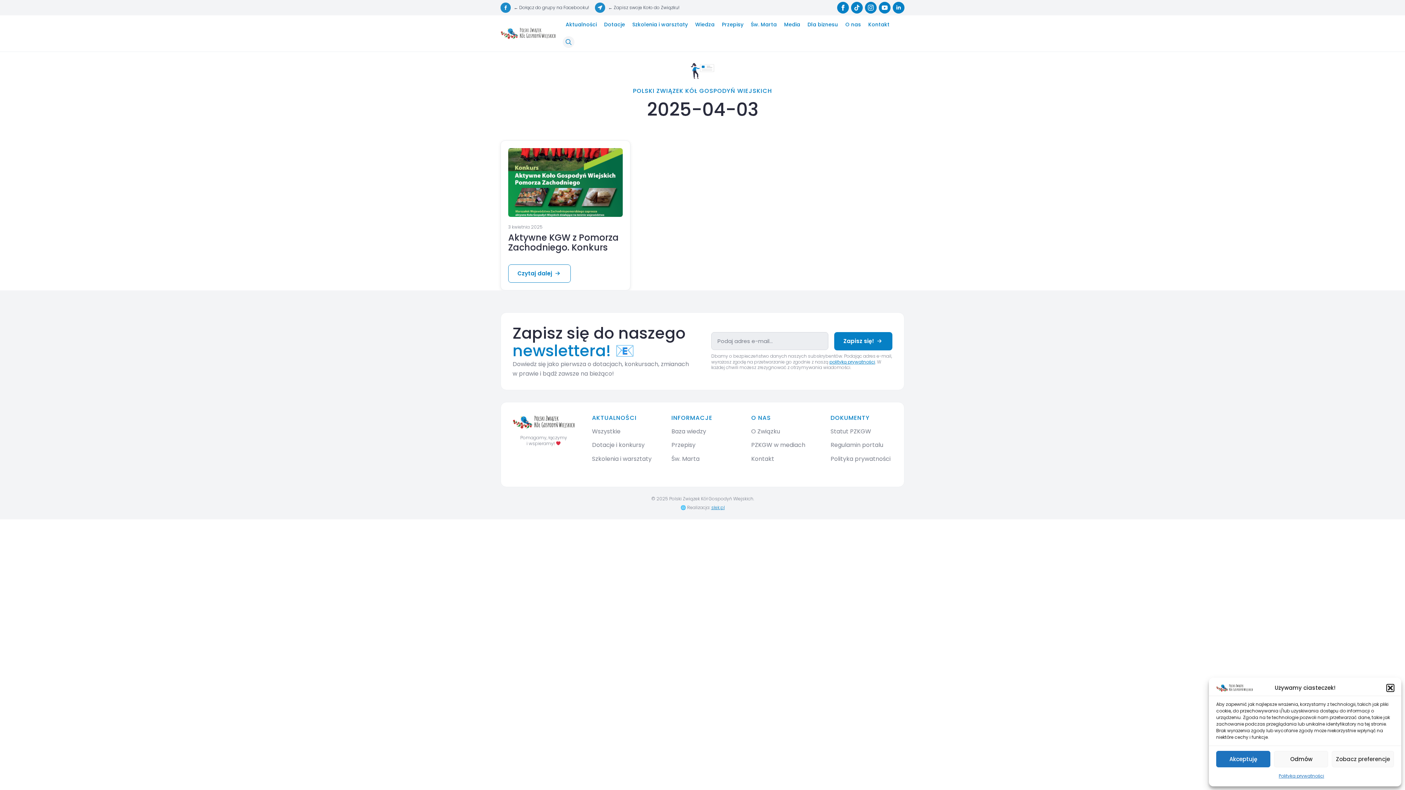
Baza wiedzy (688, 431)
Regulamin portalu (857, 445)
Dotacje (614, 24)
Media (792, 24)
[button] (1390, 688)
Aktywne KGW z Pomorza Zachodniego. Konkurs (563, 243)
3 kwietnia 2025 (525, 227)
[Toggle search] (568, 42)
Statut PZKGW (851, 431)
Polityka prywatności (1301, 776)
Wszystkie (606, 431)
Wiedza (705, 24)
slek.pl (718, 507)
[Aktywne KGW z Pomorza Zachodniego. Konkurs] (565, 182)
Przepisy (732, 24)
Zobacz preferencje (1363, 759)
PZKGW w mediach (778, 445)
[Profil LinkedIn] (898, 8)
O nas (853, 24)
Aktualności (581, 24)
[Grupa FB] (506, 8)
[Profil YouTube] (885, 8)
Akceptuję (1243, 759)
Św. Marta (764, 24)
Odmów (1301, 759)
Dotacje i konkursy (618, 445)
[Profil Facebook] (843, 8)
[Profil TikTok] (857, 8)
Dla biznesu (823, 24)
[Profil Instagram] (871, 8)
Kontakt (878, 24)
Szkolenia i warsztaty (660, 24)
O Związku (765, 431)
